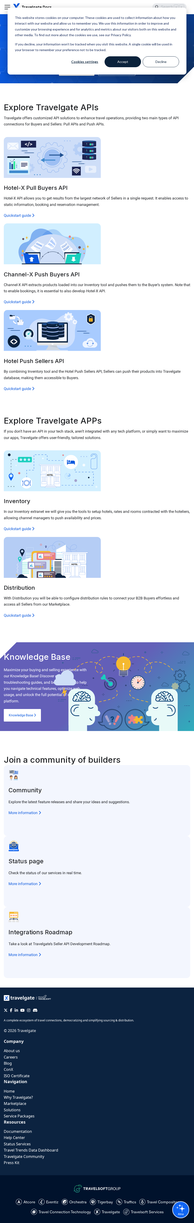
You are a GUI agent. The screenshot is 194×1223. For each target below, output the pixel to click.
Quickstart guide (18, 215)
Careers (11, 1057)
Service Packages (19, 1116)
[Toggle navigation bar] (7, 7)
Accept (122, 62)
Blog (8, 1063)
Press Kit (11, 1162)
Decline (161, 62)
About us (12, 1050)
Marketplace (15, 1103)
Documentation (18, 1131)
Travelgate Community (24, 1156)
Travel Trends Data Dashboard (31, 1150)
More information (24, 813)
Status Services (17, 1144)
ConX (8, 1069)
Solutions (12, 1109)
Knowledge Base (21, 715)
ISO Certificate (17, 1075)
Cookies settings (84, 62)
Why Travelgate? (18, 1097)
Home (9, 1091)
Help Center (14, 1137)
